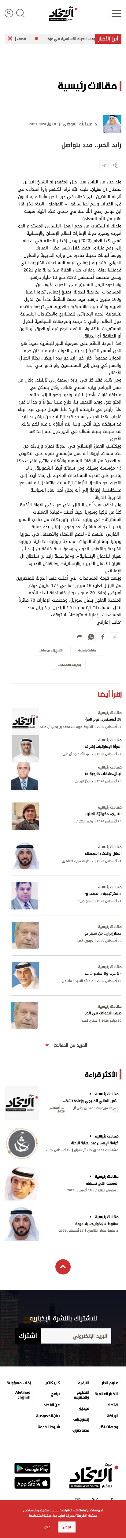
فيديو (84, 1408)
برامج (55, 1394)
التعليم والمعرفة (81, 1395)
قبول (67, 1527)
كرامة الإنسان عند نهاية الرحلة (94, 1143)
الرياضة (112, 1416)
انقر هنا (81, 1516)
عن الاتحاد (51, 1405)
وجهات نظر (108, 1427)
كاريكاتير (52, 1383)
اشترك (28, 1336)
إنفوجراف (81, 1419)
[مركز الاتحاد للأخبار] (63, 13)
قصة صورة (80, 1430)
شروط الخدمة (49, 1427)
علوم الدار (110, 1383)
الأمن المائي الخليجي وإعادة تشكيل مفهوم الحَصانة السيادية (90, 1101)
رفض (48, 1527)
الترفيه (83, 1383)
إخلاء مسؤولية (19, 1383)
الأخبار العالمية (106, 1394)
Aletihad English (23, 1395)
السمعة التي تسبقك (102, 1183)
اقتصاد (112, 1405)
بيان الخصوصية (48, 1416)
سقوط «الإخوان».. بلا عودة (96, 1223)
